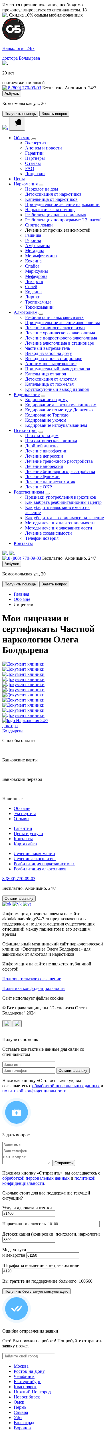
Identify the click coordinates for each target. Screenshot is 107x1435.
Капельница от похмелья (49, 384)
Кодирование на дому (46, 399)
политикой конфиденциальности (34, 1090)
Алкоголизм (25, 312)
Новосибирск (27, 1396)
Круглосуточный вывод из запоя (57, 389)
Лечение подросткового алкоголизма (61, 337)
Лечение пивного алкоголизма (55, 327)
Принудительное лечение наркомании (62, 204)
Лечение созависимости (48, 533)
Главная (21, 594)
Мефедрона (36, 276)
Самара (21, 1412)
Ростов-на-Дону (29, 1371)
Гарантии (34, 153)
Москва (21, 1366)
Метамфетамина (41, 255)
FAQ (29, 168)
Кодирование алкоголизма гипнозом (60, 404)
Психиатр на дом (41, 435)
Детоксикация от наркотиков (53, 194)
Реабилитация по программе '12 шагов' (63, 219)
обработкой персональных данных (66, 1085)
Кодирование (27, 394)
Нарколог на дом (41, 189)
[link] (5, 127)
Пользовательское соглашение (31, 978)
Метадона (34, 250)
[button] (17, 124)
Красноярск (25, 1386)
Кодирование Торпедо (46, 415)
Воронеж (22, 1427)
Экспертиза (36, 142)
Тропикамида (38, 302)
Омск (19, 1402)
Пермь (20, 1407)
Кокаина (33, 260)
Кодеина (33, 291)
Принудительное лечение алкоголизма (62, 322)
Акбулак (12, 93)
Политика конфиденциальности (33, 988)
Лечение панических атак (50, 481)
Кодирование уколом (45, 420)
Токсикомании (39, 307)
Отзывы (33, 163)
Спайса (32, 266)
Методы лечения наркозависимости (60, 522)
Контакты (23, 543)
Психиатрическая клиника (51, 440)
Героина (33, 240)
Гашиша (33, 235)
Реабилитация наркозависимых (55, 214)
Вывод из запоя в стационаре (53, 358)
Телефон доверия (41, 538)
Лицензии (35, 173)
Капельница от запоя (45, 373)
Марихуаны (36, 271)
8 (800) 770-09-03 (24, 87)
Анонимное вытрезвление (50, 363)
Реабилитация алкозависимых (54, 317)
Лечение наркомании (34, 853)
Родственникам (29, 492)
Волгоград (24, 1422)
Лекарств (34, 281)
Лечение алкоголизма (35, 858)
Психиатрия (25, 430)
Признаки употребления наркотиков (60, 497)
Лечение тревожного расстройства (59, 461)
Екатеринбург (27, 1381)
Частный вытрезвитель (47, 348)
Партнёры (35, 158)
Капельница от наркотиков (51, 199)
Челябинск (24, 1376)
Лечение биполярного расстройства (60, 471)
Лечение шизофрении (46, 450)
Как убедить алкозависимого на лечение (64, 517)
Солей (31, 286)
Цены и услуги (28, 833)
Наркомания (26, 183)
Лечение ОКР (38, 486)
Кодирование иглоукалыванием (56, 425)
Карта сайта (25, 843)
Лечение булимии (42, 476)
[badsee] (17, 1023)
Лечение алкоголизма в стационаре (59, 343)
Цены (19, 178)
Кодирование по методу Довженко (59, 409)
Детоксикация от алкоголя (50, 379)
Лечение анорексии (44, 466)
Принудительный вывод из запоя (57, 368)
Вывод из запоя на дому (48, 353)
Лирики (33, 296)
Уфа (18, 1417)
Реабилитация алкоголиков (40, 868)
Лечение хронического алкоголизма (60, 332)
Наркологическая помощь (50, 209)
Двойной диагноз (42, 445)
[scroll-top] (6, 1023)
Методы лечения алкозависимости (58, 528)
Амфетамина (37, 245)
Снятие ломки (39, 225)
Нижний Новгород (32, 1391)
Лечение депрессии (44, 456)
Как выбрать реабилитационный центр (63, 502)
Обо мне (22, 137)
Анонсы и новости (43, 147)
